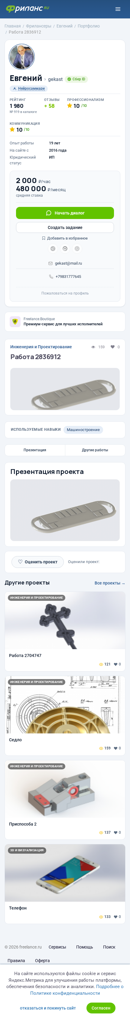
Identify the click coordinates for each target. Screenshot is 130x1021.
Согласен (101, 1008)
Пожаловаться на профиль (65, 293)
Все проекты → (110, 583)
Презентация (35, 450)
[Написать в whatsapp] (77, 248)
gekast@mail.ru (68, 263)
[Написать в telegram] (53, 248)
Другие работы (95, 450)
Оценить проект (37, 562)
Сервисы (57, 947)
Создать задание (65, 227)
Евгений (26, 78)
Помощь (84, 947)
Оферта (42, 960)
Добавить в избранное (67, 238)
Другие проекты (27, 582)
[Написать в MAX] (65, 248)
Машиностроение (83, 429)
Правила (16, 960)
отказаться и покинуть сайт (48, 1008)
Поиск (109, 947)
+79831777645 (68, 276)
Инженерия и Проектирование (41, 346)
